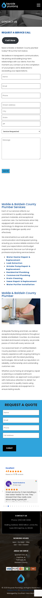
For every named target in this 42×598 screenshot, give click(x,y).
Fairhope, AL (21, 560)
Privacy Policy (12, 590)
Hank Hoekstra (19, 483)
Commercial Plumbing (18, 275)
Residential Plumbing (17, 272)
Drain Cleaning (14, 278)
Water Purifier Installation (20, 284)
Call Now (10, 40)
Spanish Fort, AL (21, 555)
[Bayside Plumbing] (10, 5)
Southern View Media (26, 593)
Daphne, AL (21, 557)
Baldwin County (21, 562)
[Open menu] (38, 5)
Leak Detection (14, 263)
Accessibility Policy (27, 590)
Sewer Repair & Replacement (21, 281)
